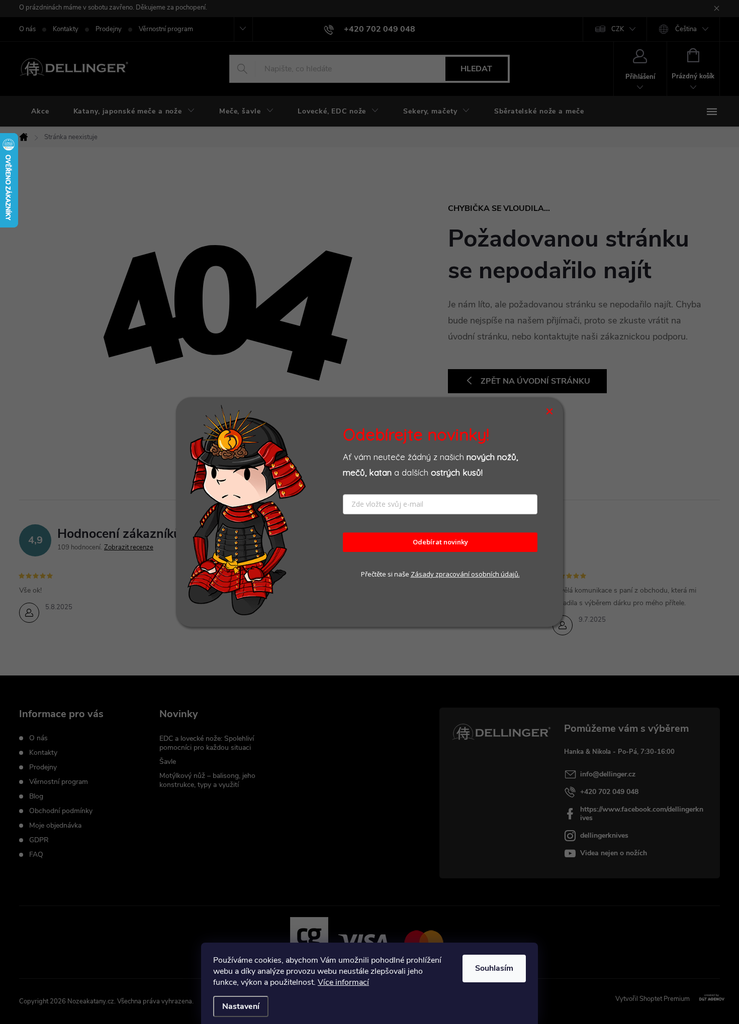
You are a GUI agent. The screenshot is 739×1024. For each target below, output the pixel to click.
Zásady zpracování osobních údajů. (465, 574)
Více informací (343, 982)
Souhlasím (494, 968)
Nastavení (240, 1006)
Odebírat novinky (440, 542)
